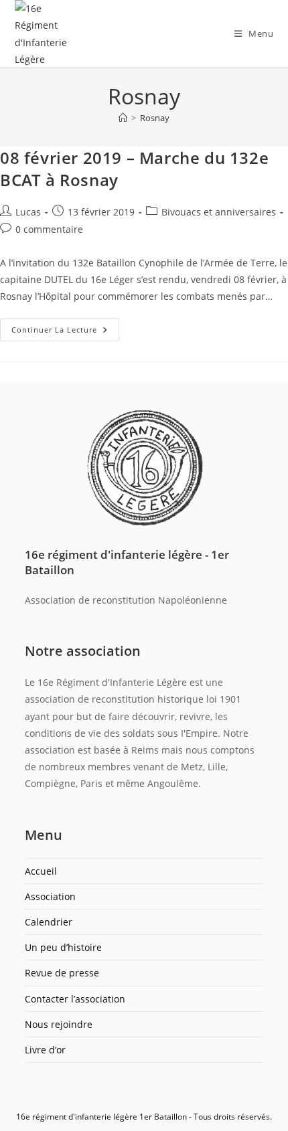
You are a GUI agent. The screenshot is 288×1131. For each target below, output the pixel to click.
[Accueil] (123, 118)
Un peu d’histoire (63, 947)
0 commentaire (49, 229)
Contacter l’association (75, 998)
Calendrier (48, 922)
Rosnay (154, 118)
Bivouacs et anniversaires (218, 211)
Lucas (28, 211)
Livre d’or (45, 1049)
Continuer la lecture (65, 327)
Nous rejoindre (58, 1024)
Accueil (41, 871)
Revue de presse (62, 972)
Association (50, 896)
